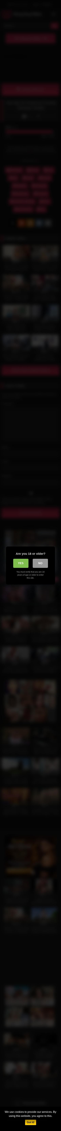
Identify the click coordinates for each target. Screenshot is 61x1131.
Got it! (30, 1122)
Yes (21, 563)
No (40, 563)
